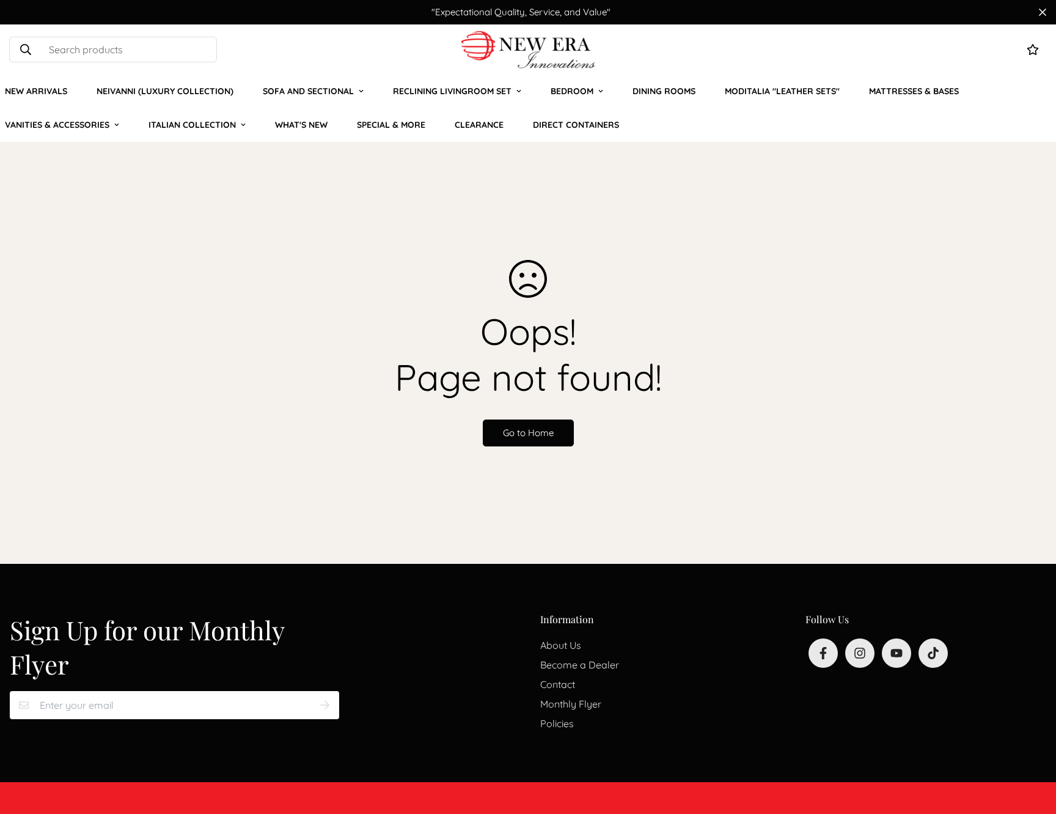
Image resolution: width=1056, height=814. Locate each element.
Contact (557, 684)
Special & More (391, 124)
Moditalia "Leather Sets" (782, 91)
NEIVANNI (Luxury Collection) (165, 91)
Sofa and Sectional (308, 91)
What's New (301, 124)
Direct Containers (576, 124)
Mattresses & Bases (914, 91)
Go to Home (528, 432)
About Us (560, 645)
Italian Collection (192, 124)
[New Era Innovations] (528, 49)
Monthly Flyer (570, 704)
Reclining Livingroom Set (452, 91)
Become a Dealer (579, 665)
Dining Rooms (663, 91)
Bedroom (572, 91)
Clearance (479, 124)
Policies (557, 723)
